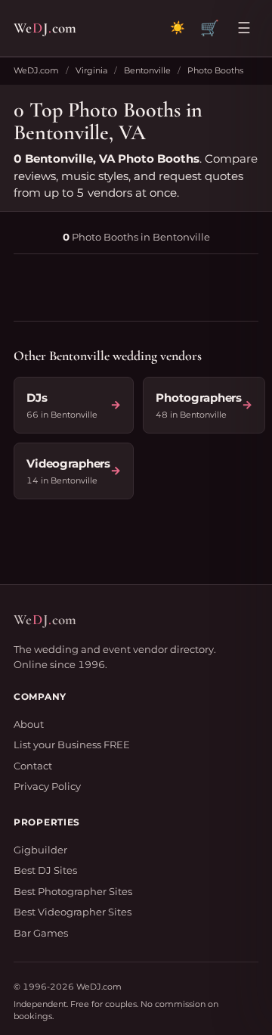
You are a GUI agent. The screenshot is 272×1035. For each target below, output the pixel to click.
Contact (33, 766)
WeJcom (45, 27)
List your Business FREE (72, 744)
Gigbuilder (40, 850)
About (29, 724)
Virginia (91, 70)
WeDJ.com (36, 70)
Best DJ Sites (45, 870)
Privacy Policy (47, 786)
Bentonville (147, 70)
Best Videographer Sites (72, 912)
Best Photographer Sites (73, 891)
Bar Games (41, 933)
